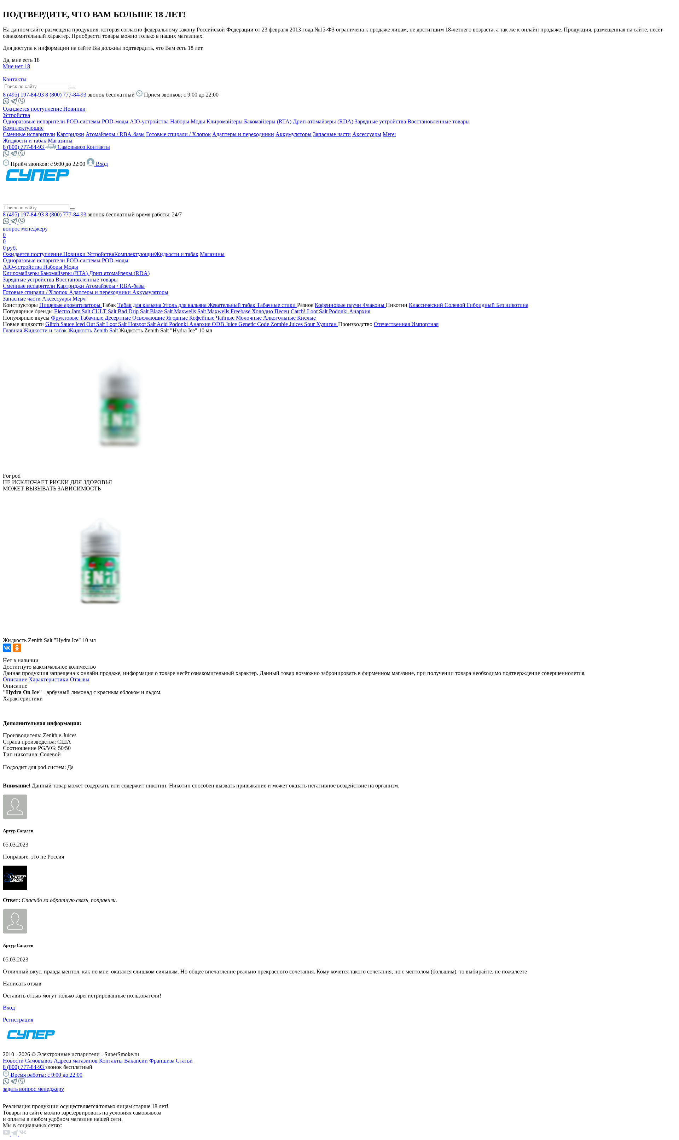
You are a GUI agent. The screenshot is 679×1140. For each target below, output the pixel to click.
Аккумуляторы (293, 134)
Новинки (74, 109)
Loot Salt (318, 311)
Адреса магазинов (76, 1061)
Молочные (249, 318)
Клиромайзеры (225, 121)
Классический (427, 305)
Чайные (226, 318)
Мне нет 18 (16, 66)
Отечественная (392, 324)
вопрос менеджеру (25, 229)
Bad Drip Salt (134, 311)
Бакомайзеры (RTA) (267, 121)
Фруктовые (65, 318)
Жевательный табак (232, 305)
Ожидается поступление (33, 109)
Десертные (118, 318)
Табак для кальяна (140, 305)
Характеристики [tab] (49, 679)
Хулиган (327, 324)
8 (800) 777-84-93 (66, 95)
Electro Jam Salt (73, 311)
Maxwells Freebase (229, 311)
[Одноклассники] (17, 648)
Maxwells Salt (190, 311)
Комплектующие (23, 128)
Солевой (456, 305)
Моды (198, 121)
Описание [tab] (15, 679)
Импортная (425, 324)
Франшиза (161, 1061)
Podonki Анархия (349, 311)
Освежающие (149, 318)
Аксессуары (366, 134)
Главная (12, 330)
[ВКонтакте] (7, 648)
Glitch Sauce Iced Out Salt (75, 324)
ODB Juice (225, 324)
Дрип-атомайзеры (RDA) (323, 121)
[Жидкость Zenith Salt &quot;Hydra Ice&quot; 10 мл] (123, 476)
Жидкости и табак (24, 141)
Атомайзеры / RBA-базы (115, 134)
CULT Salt (105, 311)
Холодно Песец (271, 311)
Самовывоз (72, 147)
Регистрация (18, 1020)
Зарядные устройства (380, 121)
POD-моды (115, 121)
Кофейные (202, 318)
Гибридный (481, 305)
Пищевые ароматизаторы (70, 305)
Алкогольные (280, 318)
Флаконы (374, 305)
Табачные (92, 318)
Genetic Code (254, 324)
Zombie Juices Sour (293, 324)
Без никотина (512, 305)
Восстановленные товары (438, 121)
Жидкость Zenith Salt (93, 330)
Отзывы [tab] (79, 679)
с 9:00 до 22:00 (46, 1075)
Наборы (179, 121)
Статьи (184, 1061)
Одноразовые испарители (34, 121)
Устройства (16, 115)
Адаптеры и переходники (243, 134)
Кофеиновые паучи (338, 305)
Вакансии (136, 1061)
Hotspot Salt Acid (148, 324)
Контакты (15, 79)
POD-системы (83, 121)
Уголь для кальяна (185, 305)
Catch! (299, 311)
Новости (13, 1061)
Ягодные (177, 318)
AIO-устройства (149, 121)
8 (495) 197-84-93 (24, 95)
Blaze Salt (162, 311)
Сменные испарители (29, 134)
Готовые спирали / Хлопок (178, 134)
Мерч (389, 134)
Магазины (60, 141)
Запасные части (332, 134)
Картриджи (70, 134)
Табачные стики (277, 305)
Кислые (306, 318)
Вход (9, 1008)
